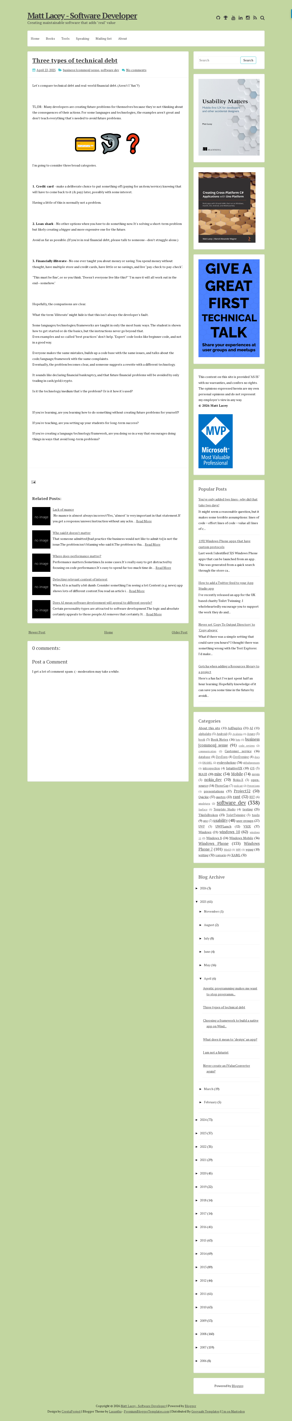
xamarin (220, 855)
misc (218, 773)
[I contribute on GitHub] (217, 18)
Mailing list (104, 38)
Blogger (237, 1386)
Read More (144, 521)
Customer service (238, 751)
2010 (203, 1307)
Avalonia (237, 734)
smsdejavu (204, 803)
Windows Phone (213, 843)
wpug (249, 849)
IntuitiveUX (234, 768)
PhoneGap (222, 786)
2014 (203, 1253)
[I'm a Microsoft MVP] (224, 18)
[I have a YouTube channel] (232, 18)
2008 (203, 1334)
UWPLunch (223, 826)
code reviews (247, 745)
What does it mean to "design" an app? (230, 1039)
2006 (203, 1361)
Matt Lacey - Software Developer (82, 15)
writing (203, 855)
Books (50, 38)
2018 (203, 1200)
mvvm (256, 774)
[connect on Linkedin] (239, 18)
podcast (238, 785)
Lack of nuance (63, 509)
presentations (214, 791)
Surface (202, 809)
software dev (110, 70)
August (209, 925)
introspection (211, 768)
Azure (251, 734)
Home (35, 38)
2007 (203, 1347)
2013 (203, 1267)
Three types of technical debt (74, 60)
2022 (203, 1146)
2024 (203, 1119)
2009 (203, 1320)
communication (207, 751)
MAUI (202, 774)
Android (221, 734)
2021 (203, 1160)
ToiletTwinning (235, 815)
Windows (204, 832)
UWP (201, 826)
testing (247, 809)
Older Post (180, 632)
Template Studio (225, 809)
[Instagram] (247, 18)
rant (236, 796)
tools (256, 815)
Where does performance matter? (77, 556)
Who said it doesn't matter (72, 533)
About (122, 38)
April (207, 978)
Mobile (237, 773)
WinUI (227, 849)
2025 (203, 901)
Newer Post (37, 632)
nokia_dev (213, 779)
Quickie (203, 797)
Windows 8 (214, 838)
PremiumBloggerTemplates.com (146, 1411)
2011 (203, 1293)
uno (205, 821)
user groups (244, 820)
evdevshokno (226, 762)
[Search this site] (261, 18)
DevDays (222, 757)
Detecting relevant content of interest (80, 579)
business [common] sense (81, 70)
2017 (203, 1213)
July (206, 938)
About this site (209, 728)
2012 (203, 1280)
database (204, 757)
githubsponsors (251, 762)
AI (251, 728)
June (207, 951)
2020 (203, 1173)
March (208, 1089)
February (210, 1102)
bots (238, 739)
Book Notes (219, 739)
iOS (252, 768)
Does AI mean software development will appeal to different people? (102, 602)
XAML (235, 855)
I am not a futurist (216, 1052)
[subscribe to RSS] (254, 18)
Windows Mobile (241, 838)
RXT (252, 797)
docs (257, 757)
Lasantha (115, 1411)
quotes (221, 797)
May (207, 965)
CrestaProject (71, 1411)
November (211, 911)
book (201, 740)
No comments (136, 70)
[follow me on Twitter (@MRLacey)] (212, 18)
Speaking (82, 38)
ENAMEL (207, 762)
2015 (203, 1240)
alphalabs (204, 734)
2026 (203, 888)
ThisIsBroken (208, 815)
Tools (65, 38)
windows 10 (229, 831)
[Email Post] (33, 481)
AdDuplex (235, 728)
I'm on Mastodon (233, 1411)
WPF (238, 849)
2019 (203, 1186)
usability (220, 820)
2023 (203, 1133)
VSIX (247, 826)
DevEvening (241, 757)
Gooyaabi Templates (205, 1411)
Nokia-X (238, 780)
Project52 (242, 791)
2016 (203, 1227)
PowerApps (253, 785)
